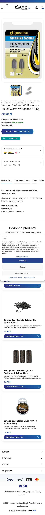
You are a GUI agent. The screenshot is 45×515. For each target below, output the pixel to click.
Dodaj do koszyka (16, 131)
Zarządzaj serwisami (22, 256)
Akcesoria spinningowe (33, 101)
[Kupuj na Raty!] (10, 138)
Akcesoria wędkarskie (18, 101)
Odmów (23, 267)
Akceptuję (22, 261)
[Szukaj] (11, 8)
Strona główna (5, 101)
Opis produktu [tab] (6, 180)
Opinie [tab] (41, 180)
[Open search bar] (7, 5)
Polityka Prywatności (29, 277)
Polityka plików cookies (15, 277)
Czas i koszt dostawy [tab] (22, 180)
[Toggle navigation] (2, 7)
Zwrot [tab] (34, 180)
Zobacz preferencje (22, 273)
